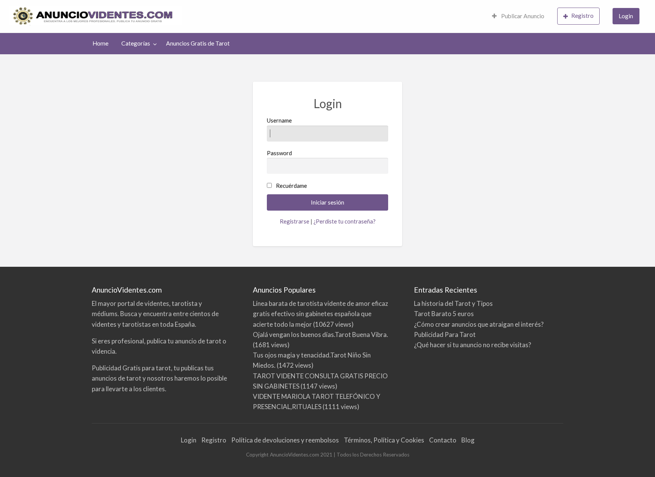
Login (626, 16)
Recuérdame (291, 185)
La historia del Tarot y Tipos (453, 303)
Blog (468, 440)
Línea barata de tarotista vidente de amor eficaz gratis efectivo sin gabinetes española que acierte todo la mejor (320, 313)
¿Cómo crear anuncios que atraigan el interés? (479, 324)
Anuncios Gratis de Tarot (198, 43)
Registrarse (294, 221)
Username (279, 120)
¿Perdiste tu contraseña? (344, 221)
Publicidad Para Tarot (445, 334)
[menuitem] (518, 16)
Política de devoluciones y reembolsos (285, 440)
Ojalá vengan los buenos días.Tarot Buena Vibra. (320, 334)
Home (100, 43)
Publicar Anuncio (522, 16)
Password (279, 153)
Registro (582, 15)
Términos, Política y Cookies (384, 440)
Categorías (135, 43)
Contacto (442, 440)
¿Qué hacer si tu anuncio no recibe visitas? (472, 345)
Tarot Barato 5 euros (444, 314)
